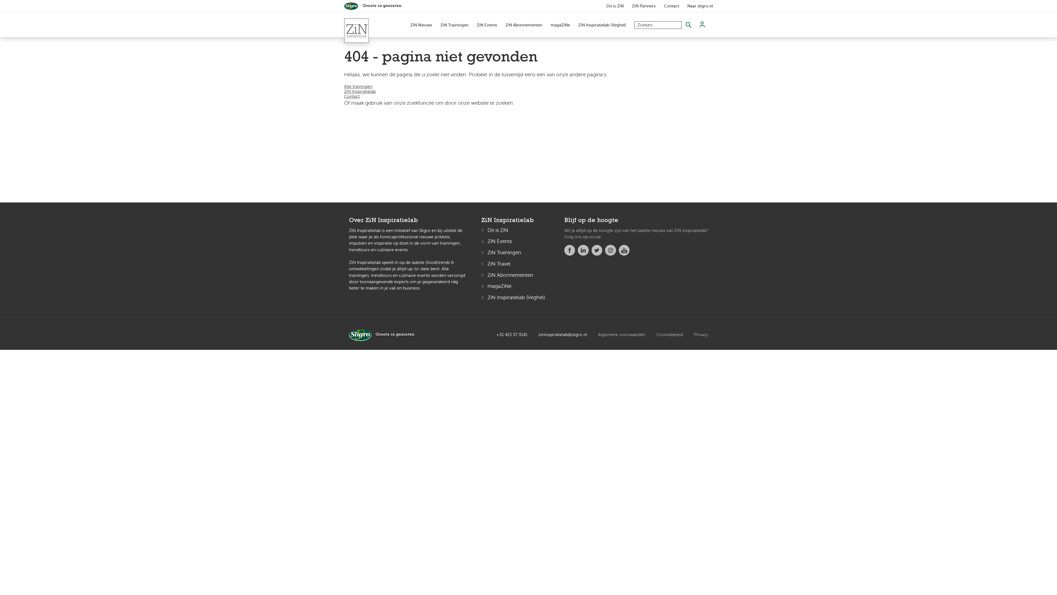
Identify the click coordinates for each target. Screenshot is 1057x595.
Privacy (701, 334)
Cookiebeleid (669, 334)
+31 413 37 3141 (511, 334)
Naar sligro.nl (700, 6)
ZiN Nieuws (421, 25)
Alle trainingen (358, 86)
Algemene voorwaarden (621, 334)
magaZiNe (560, 25)
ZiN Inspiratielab (360, 91)
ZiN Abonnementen (523, 25)
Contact (671, 6)
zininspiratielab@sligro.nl (562, 334)
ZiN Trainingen (454, 25)
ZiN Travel (499, 264)
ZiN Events (487, 25)
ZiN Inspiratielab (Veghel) (602, 25)
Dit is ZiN (615, 6)
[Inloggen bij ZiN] (702, 25)
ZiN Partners (644, 6)
